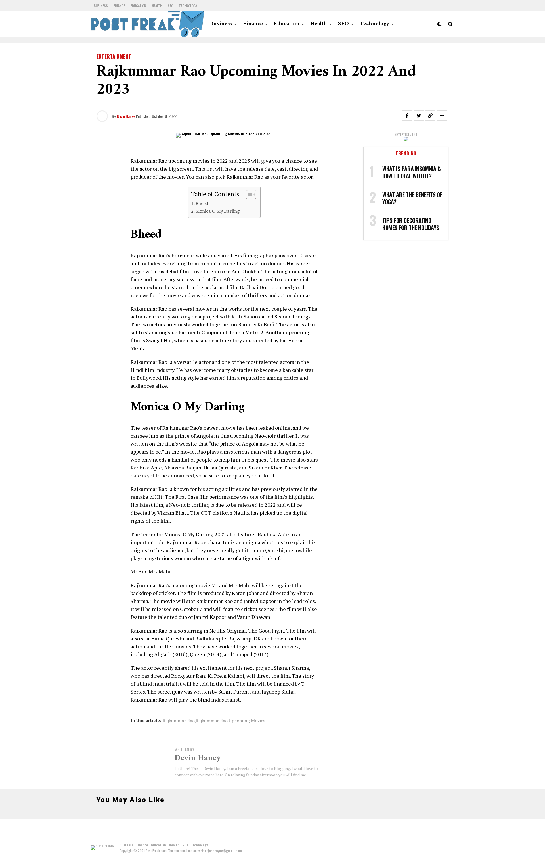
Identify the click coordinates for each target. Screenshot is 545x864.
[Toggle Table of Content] (248, 194)
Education (138, 5)
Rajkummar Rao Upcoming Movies (230, 720)
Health (157, 5)
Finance (119, 5)
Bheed (202, 203)
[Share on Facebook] (407, 115)
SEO (170, 5)
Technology (188, 5)
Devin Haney (126, 116)
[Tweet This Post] (419, 115)
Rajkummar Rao (179, 720)
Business (101, 5)
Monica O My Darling (218, 211)
